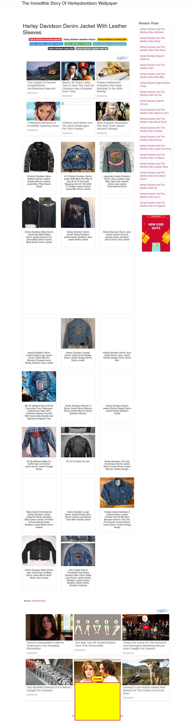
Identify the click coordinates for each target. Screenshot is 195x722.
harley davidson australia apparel (45, 39)
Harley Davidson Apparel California (152, 57)
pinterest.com (39, 600)
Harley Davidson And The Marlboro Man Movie (152, 39)
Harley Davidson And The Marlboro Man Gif (152, 186)
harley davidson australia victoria (79, 39)
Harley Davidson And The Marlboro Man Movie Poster (153, 120)
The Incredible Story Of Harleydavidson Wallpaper (69, 3)
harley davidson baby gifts (61, 48)
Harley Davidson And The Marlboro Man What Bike (152, 75)
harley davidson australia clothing (46, 43)
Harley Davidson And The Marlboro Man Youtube (152, 129)
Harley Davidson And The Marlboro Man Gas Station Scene (153, 175)
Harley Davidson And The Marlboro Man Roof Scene (153, 48)
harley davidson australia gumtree (110, 43)
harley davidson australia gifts (112, 39)
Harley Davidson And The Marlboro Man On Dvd (152, 93)
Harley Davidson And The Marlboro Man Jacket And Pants (155, 147)
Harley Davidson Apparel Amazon (152, 102)
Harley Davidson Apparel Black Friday (155, 84)
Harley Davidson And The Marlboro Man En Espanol (152, 204)
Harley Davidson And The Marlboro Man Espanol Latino (154, 111)
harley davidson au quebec (78, 43)
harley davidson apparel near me (91, 48)
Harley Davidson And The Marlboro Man (152, 66)
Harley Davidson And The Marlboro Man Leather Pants (154, 165)
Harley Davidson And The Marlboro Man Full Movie (152, 156)
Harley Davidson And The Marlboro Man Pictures (152, 138)
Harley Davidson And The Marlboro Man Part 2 (152, 195)
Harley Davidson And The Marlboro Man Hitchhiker (152, 30)
